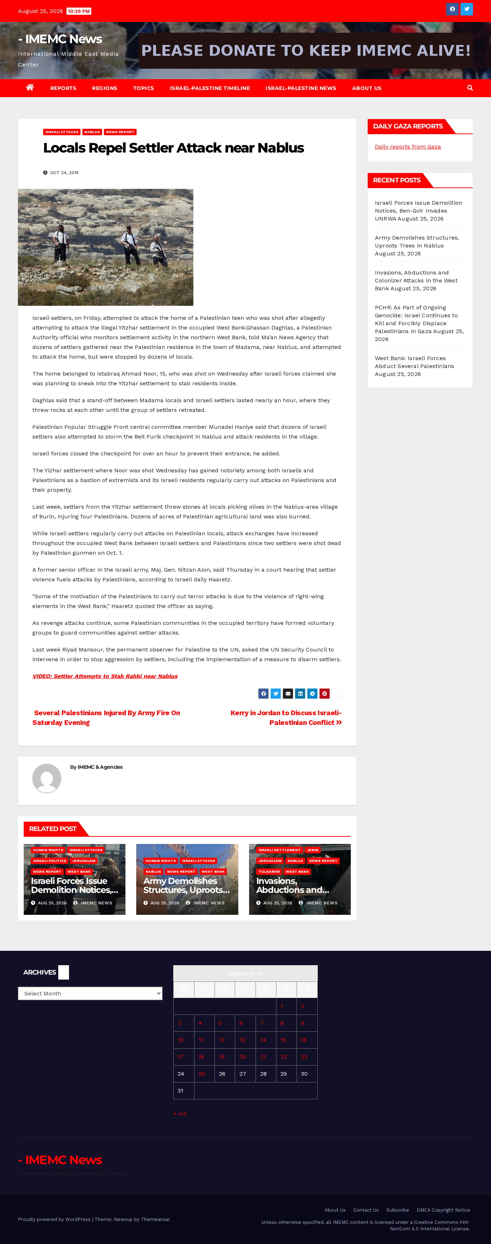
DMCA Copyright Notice (443, 1210)
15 (283, 1039)
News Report (120, 132)
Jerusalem (83, 861)
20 (242, 1056)
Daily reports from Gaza (408, 146)
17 (181, 1056)
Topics (143, 88)
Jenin (312, 850)
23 (304, 1056)
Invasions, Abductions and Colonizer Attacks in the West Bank (416, 280)
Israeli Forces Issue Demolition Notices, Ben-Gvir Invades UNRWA (418, 210)
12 (222, 1039)
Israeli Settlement (279, 850)
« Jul (180, 1113)
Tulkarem (269, 871)
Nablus (92, 132)
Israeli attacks (61, 132)
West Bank (79, 871)
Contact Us (366, 1210)
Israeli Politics (49, 861)
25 (201, 1073)
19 (222, 1056)
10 (181, 1039)
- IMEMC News (60, 38)
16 (304, 1039)
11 (200, 1039)
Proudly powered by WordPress (55, 1219)
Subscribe (397, 1210)
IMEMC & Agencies (100, 767)
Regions (105, 88)
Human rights (48, 850)
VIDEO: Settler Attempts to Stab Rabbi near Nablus (105, 676)
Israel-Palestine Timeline (210, 88)
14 (263, 1039)
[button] (470, 88)
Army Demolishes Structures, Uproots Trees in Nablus (182, 890)
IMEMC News (96, 902)
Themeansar (155, 1219)
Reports (63, 88)
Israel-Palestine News (301, 88)
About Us (367, 88)
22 (283, 1056)
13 (242, 1039)
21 (263, 1056)
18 (201, 1056)
